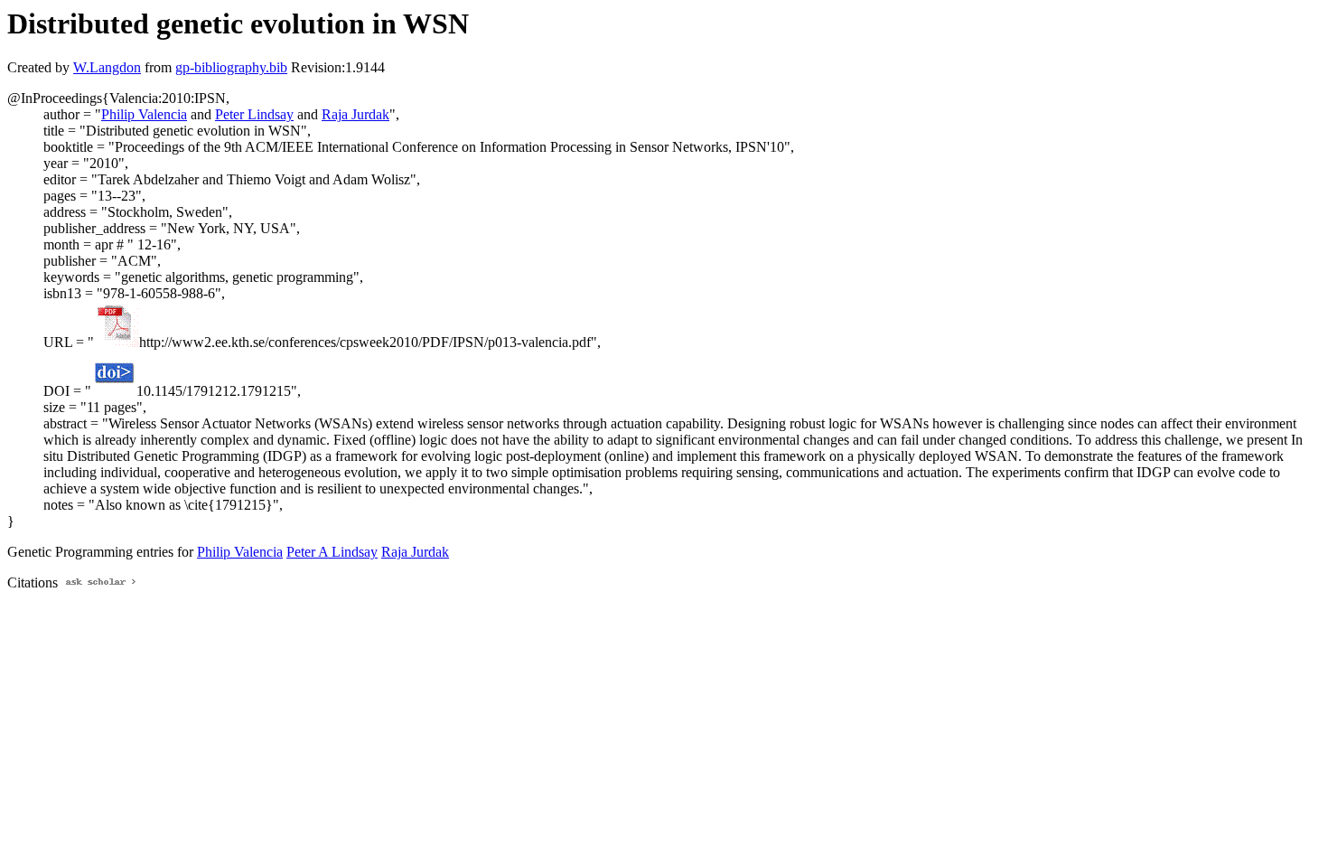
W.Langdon (107, 67)
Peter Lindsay (254, 114)
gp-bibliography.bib (231, 67)
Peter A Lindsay (332, 551)
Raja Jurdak (355, 114)
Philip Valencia (144, 114)
